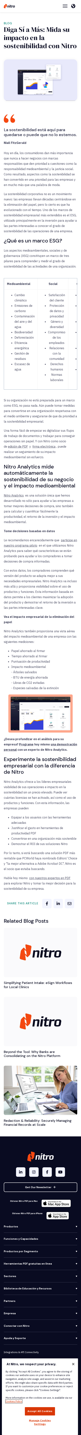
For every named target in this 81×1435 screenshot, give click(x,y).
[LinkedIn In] (20, 1172)
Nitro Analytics (14, 495)
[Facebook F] (47, 1172)
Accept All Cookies (40, 1411)
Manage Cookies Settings (40, 1422)
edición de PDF (18, 446)
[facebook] (47, 903)
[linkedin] (58, 903)
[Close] (73, 1364)
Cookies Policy (14, 1401)
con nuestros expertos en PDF (49, 878)
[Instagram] (34, 1172)
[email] (69, 903)
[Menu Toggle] (65, 6)
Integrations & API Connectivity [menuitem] (21, 1352)
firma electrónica (44, 446)
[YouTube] (60, 1172)
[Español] (74, 6)
